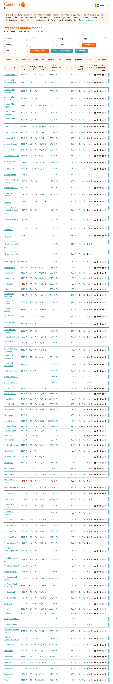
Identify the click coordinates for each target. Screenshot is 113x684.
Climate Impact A (11, 188)
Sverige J (8, 613)
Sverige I (7, 609)
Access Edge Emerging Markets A (11, 82)
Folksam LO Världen (9, 309)
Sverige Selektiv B (11, 625)
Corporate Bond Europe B (10, 201)
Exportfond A (9, 278)
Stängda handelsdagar (62, 51)
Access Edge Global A (9, 98)
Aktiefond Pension (11, 156)
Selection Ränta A (11, 543)
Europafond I (9, 273)
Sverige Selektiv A (11, 619)
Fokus (6, 289)
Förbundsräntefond (11, 337)
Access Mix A (9, 138)
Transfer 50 (8, 651)
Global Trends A (10, 388)
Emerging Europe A (11, 262)
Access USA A (10, 150)
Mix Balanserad (10, 440)
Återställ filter (88, 45)
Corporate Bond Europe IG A (10, 228)
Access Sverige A (11, 144)
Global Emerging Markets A (10, 350)
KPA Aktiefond (10, 426)
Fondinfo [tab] (67, 59)
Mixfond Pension (11, 445)
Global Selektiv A (11, 377)
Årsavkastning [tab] (38, 59)
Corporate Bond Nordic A (10, 235)
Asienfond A (9, 169)
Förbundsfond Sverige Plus (10, 331)
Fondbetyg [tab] (79, 59)
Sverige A (8, 604)
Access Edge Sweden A (9, 112)
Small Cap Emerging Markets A (11, 551)
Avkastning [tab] (25, 59)
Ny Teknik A (8, 463)
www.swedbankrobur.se (89, 20)
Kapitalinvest (9, 421)
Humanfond (8, 415)
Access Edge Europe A (9, 91)
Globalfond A (9, 399)
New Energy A (9, 451)
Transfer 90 (8, 674)
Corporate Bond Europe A (10, 194)
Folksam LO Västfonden (9, 316)
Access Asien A (10, 75)
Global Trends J (10, 394)
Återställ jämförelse (39, 51)
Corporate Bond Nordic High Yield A (11, 244)
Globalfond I (9, 404)
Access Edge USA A (11, 119)
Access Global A (10, 132)
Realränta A (8, 493)
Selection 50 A (10, 531)
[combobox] (102, 6)
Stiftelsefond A (10, 592)
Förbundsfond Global (10, 323)
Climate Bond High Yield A (11, 181)
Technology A (9, 645)
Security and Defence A (9, 513)
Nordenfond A (9, 457)
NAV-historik (81, 51)
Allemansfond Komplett (10, 162)
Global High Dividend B (9, 364)
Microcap (8, 435)
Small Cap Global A (11, 566)
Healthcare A (9, 409)
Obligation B (9, 474)
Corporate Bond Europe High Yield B (11, 220)
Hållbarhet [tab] (102, 59)
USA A (6, 680)
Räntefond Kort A (11, 499)
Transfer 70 (8, 662)
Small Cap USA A (10, 572)
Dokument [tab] (90, 59)
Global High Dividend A (9, 357)
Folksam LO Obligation (9, 295)
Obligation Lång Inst (10, 481)
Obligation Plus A (11, 487)
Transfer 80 (8, 668)
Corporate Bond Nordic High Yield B (11, 254)
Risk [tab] (59, 59)
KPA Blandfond (10, 431)
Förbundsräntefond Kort (11, 342)
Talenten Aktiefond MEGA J (11, 631)
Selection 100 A (10, 519)
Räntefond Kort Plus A (10, 505)
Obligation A (9, 469)
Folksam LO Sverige (9, 302)
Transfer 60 (8, 657)
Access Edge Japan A (9, 105)
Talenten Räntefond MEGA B (11, 638)
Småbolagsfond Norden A (10, 578)
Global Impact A (10, 371)
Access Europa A (11, 126)
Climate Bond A (10, 175)
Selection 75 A (10, 537)
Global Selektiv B (11, 383)
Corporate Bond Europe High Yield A (11, 210)
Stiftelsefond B (10, 598)
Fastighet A (8, 284)
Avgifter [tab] (51, 59)
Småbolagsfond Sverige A (10, 585)
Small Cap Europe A (11, 559)
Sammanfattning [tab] (11, 59)
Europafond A (9, 268)
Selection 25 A (10, 525)
